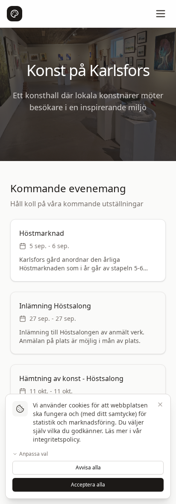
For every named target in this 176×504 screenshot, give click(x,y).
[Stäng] (160, 404)
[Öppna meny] (160, 13)
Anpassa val (33, 454)
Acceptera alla (88, 484)
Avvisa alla (88, 467)
